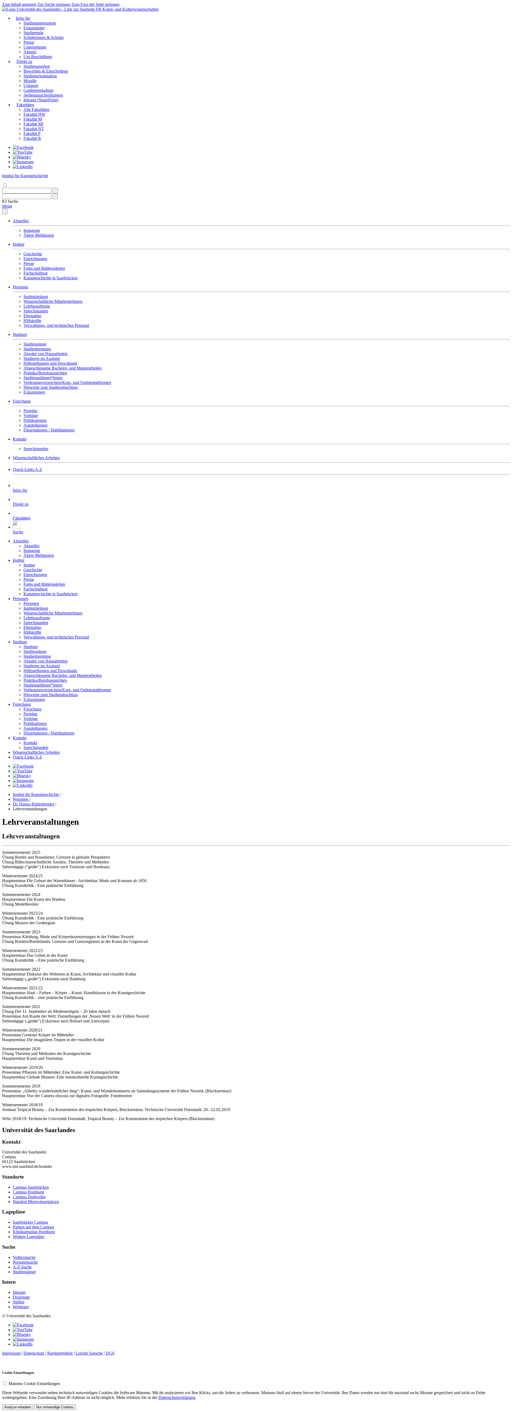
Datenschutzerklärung (176, 1397)
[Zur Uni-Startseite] (49, 9)
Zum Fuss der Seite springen (95, 4)
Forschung (22, 401)
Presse (28, 42)
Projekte (30, 410)
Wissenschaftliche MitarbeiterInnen (52, 301)
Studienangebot (36, 66)
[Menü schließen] (4, 211)
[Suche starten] (55, 190)
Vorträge (30, 415)
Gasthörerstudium (38, 90)
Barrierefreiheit (60, 1353)
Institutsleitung (35, 296)
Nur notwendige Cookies (55, 1407)
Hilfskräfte (32, 320)
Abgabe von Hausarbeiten (45, 353)
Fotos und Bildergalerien (44, 268)
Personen (20, 287)
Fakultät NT (33, 128)
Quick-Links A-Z (27, 469)
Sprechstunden (35, 311)
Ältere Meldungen (38, 235)
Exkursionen (34, 392)
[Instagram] (23, 162)
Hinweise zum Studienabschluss (50, 387)
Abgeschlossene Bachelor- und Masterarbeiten (62, 368)
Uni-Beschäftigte (37, 56)
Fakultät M (32, 119)
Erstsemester (34, 28)
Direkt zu (24, 61)
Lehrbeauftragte (36, 306)
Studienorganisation (40, 76)
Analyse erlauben (17, 1407)
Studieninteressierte (39, 23)
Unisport (30, 85)
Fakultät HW (34, 114)
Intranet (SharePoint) (40, 100)
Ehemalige (32, 316)
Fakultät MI (33, 124)
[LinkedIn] (23, 166)
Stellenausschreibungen (43, 95)
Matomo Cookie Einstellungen (34, 1383)
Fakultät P (32, 133)
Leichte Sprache (89, 1353)
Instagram (31, 230)
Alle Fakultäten (36, 109)
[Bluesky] (22, 157)
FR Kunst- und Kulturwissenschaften (127, 9)
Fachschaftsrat (35, 273)
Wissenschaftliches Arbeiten (36, 457)
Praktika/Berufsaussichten (45, 373)
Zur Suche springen (53, 4)
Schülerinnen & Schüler (43, 37)
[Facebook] (23, 147)
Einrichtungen (35, 258)
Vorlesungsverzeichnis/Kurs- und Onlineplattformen (67, 382)
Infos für (23, 18)
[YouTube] (23, 152)
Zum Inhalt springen (19, 4)
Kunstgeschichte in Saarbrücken (50, 278)
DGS (110, 1353)
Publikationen (35, 420)
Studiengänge (34, 344)
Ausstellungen (35, 425)
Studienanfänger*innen (42, 377)
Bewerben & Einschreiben (45, 71)
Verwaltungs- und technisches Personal (56, 325)
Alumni (29, 52)
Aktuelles (21, 221)
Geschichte (32, 254)
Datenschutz (33, 1353)
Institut (18, 244)
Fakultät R (32, 138)
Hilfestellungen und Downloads (50, 363)
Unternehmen (34, 47)
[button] (10, 201)
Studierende (33, 32)
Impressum (11, 1353)
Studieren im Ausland (41, 358)
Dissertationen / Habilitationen (48, 430)
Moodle (30, 80)
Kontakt (19, 439)
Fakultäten (25, 104)
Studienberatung (37, 349)
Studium (20, 334)
